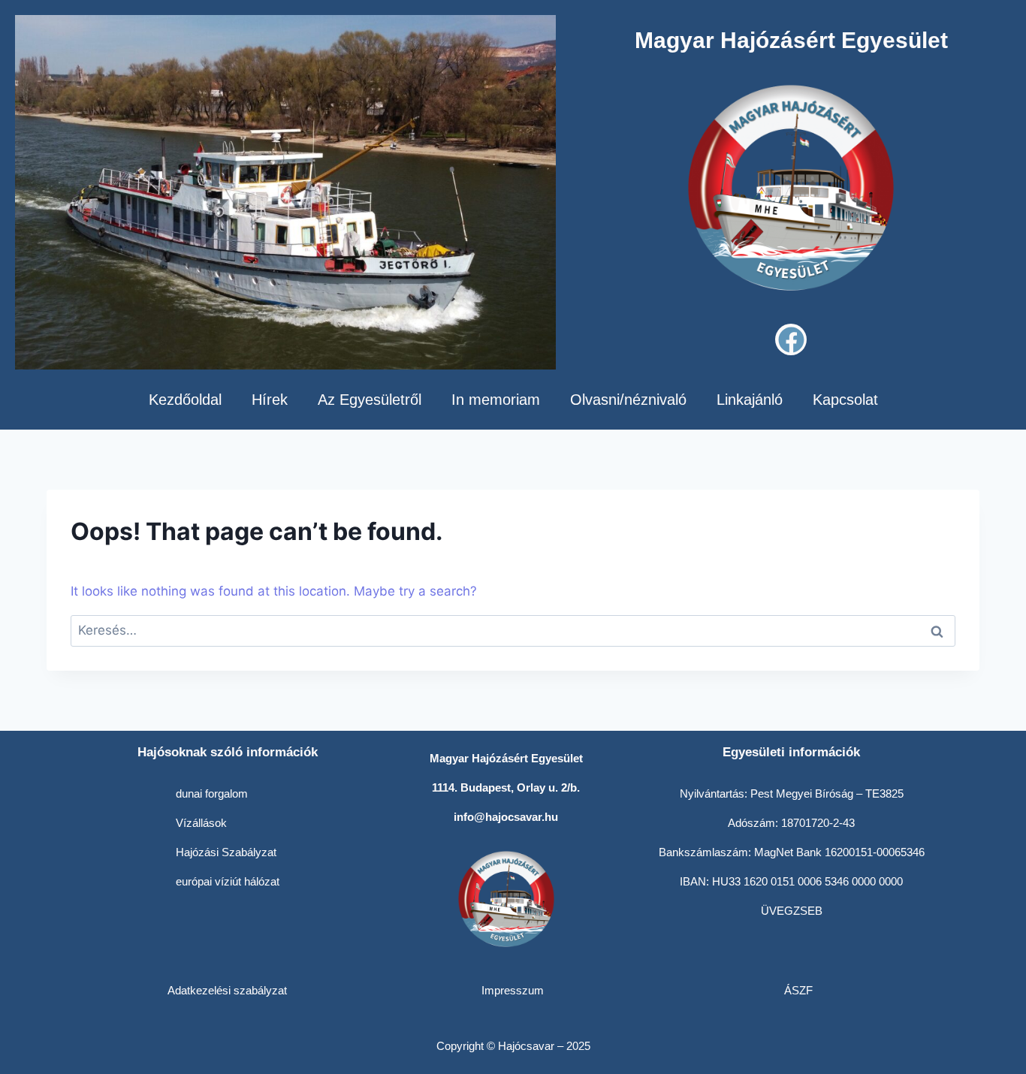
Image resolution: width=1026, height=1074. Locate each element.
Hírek (270, 399)
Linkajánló (750, 399)
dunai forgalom (212, 793)
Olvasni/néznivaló (628, 399)
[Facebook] (791, 339)
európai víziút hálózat (227, 881)
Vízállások (201, 822)
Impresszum (512, 990)
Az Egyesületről (369, 399)
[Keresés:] (513, 630)
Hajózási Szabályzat (226, 852)
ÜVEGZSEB (791, 910)
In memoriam (495, 399)
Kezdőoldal (185, 399)
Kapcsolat (845, 399)
